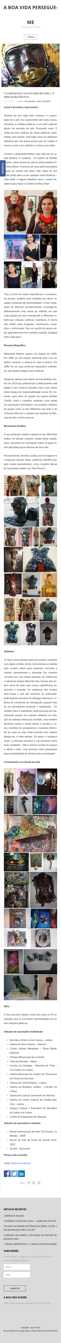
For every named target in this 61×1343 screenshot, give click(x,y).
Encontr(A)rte (30, 101)
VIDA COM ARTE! (43, 101)
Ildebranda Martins (20, 1163)
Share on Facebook (7, 1173)
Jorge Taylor (35, 1327)
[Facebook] (34, 1183)
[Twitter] (28, 1183)
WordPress (53, 1331)
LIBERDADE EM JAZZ (14, 1215)
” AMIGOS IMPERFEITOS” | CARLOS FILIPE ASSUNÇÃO (30, 1244)
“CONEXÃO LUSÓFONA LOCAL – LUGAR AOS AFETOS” (30, 1221)
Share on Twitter (14, 1173)
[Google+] (39, 1183)
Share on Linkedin (21, 1173)
